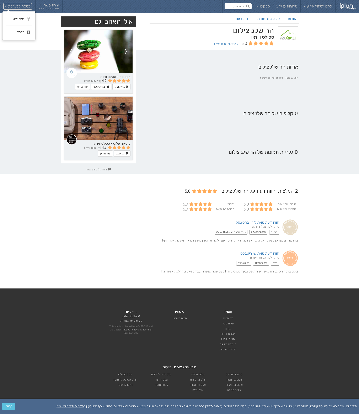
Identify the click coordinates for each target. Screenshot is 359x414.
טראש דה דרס (234, 374)
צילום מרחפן (198, 374)
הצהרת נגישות (228, 344)
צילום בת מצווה (234, 385)
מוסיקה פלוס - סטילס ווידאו (111, 143)
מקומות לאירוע (286, 6)
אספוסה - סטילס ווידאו (115, 77)
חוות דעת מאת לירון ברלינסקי (257, 222)
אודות (292, 18)
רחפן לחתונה (125, 385)
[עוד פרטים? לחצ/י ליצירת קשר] (98, 51)
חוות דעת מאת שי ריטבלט (259, 253)
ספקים (264, 6)
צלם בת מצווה (198, 385)
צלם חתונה (161, 379)
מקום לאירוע (179, 318)
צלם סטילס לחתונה (124, 379)
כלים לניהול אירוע (319, 6)
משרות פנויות (228, 334)
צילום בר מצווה (234, 379)
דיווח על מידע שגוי (97, 169)
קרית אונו (120, 87)
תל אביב (121, 153)
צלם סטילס (125, 374)
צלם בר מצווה (197, 379)
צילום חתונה (234, 390)
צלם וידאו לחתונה (161, 374)
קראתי (8, 406)
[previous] (126, 51)
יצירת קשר (99, 87)
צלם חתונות (161, 385)
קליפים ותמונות (268, 18)
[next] (71, 51)
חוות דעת (242, 18)
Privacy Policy (130, 329)
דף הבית (228, 318)
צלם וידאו (197, 390)
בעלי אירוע (18, 19)
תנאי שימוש (228, 339)
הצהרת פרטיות (227, 349)
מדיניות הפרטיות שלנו (70, 406)
